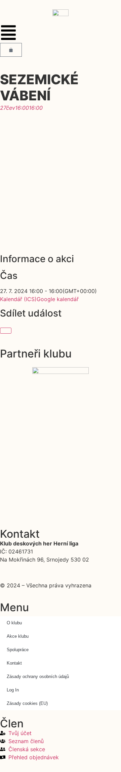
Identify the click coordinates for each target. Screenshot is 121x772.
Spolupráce (18, 649)
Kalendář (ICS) (18, 299)
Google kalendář (58, 299)
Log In (13, 689)
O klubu (14, 622)
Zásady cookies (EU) (27, 703)
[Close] (5, 331)
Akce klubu (18, 636)
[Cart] (11, 50)
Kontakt (14, 663)
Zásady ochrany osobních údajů (38, 676)
